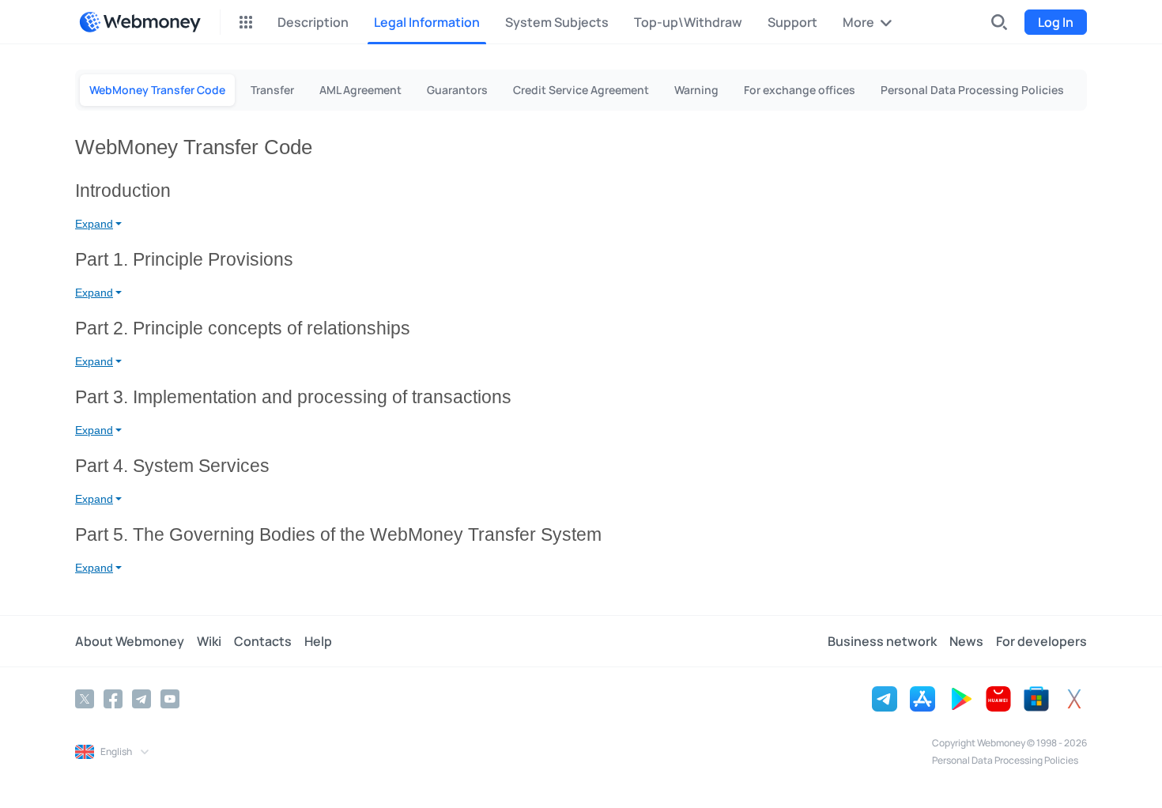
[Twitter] (84, 698)
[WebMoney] (140, 22)
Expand (94, 223)
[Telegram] (141, 698)
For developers (1041, 641)
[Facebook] (113, 698)
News (966, 641)
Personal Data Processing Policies (1005, 760)
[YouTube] (169, 698)
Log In (1055, 22)
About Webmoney (129, 641)
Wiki (209, 641)
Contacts (263, 641)
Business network (882, 641)
